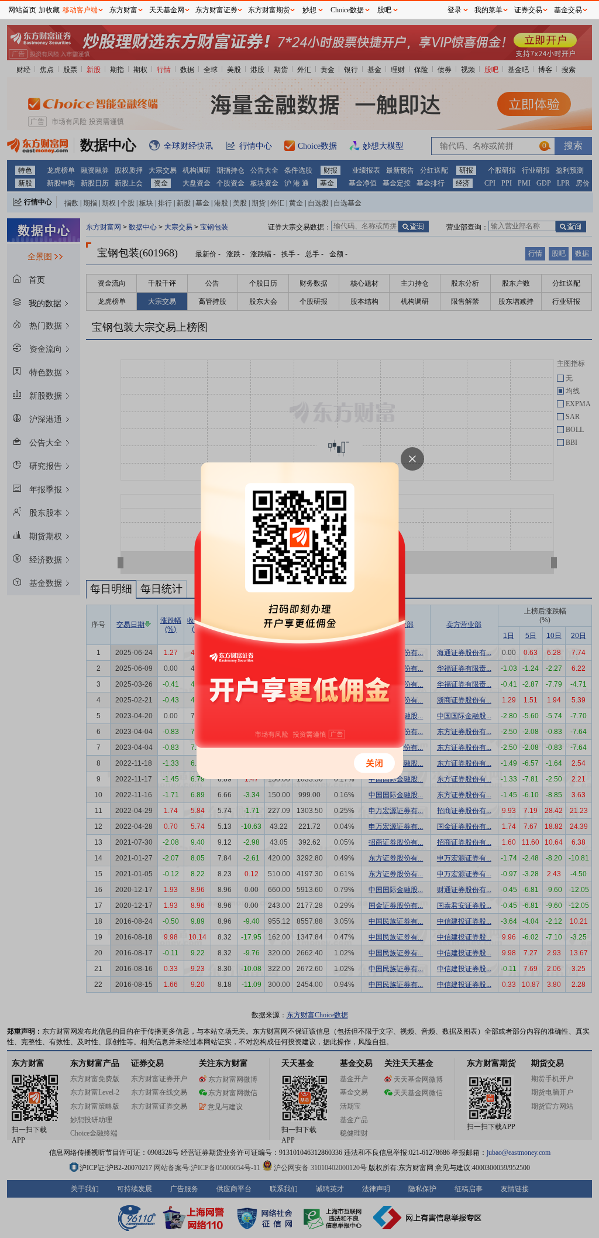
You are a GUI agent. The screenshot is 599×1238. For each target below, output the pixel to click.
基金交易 (568, 10)
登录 (454, 10)
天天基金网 (166, 10)
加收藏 (49, 10)
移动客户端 (80, 10)
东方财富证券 (216, 10)
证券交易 (528, 10)
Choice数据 (347, 10)
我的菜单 (488, 10)
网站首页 (22, 10)
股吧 (384, 10)
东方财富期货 (269, 10)
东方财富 (123, 10)
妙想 (309, 10)
